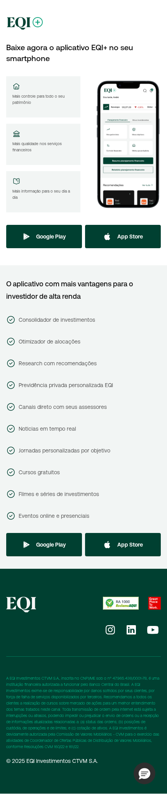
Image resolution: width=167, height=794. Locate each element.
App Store (130, 236)
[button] (144, 773)
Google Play (51, 236)
